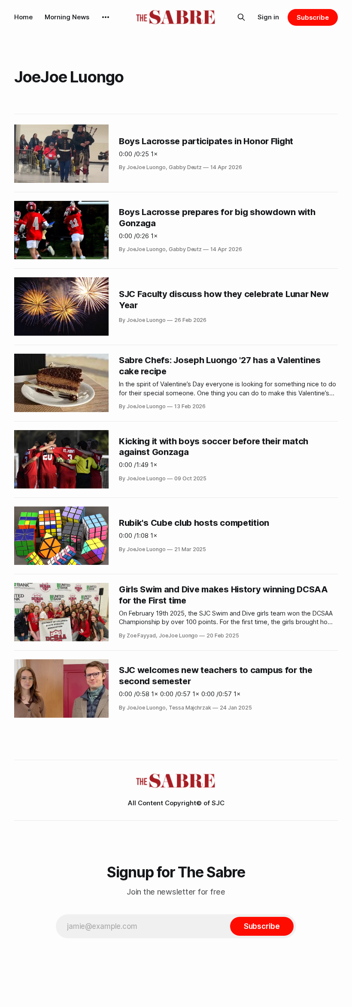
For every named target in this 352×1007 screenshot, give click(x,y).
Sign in (268, 17)
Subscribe (313, 17)
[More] (105, 17)
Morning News (67, 17)
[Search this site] (241, 17)
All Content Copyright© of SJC (176, 803)
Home (23, 17)
